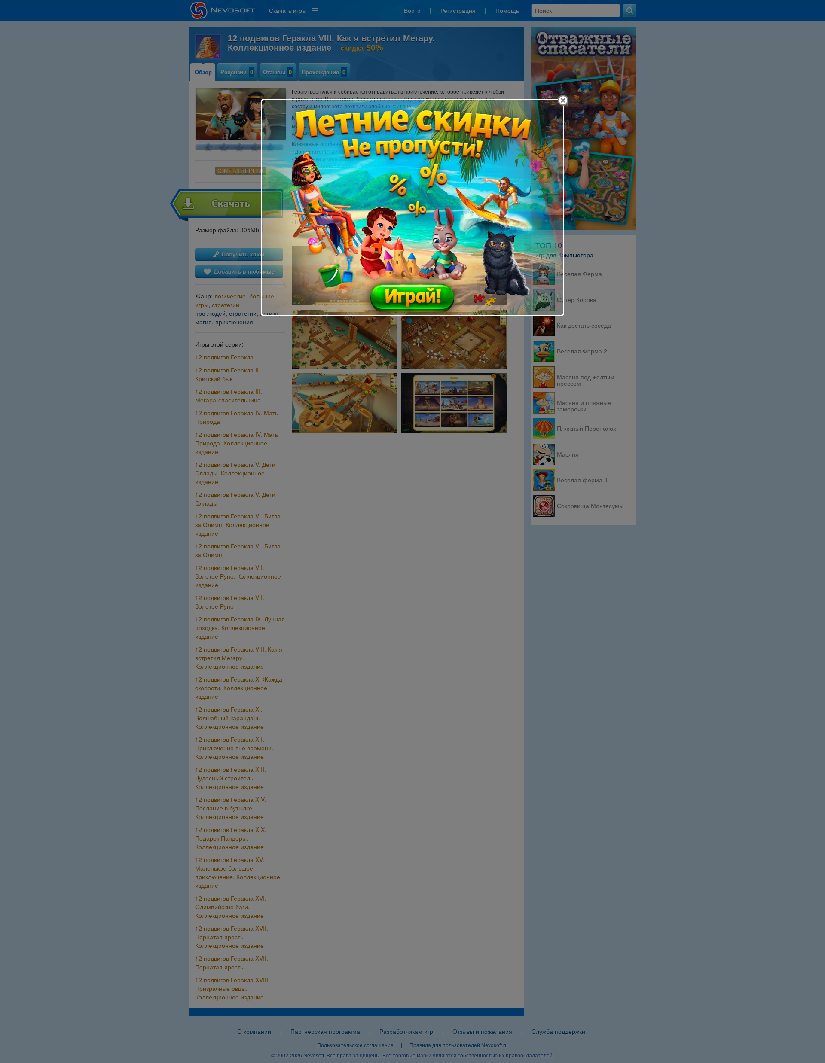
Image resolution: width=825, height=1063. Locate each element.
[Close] (563, 100)
